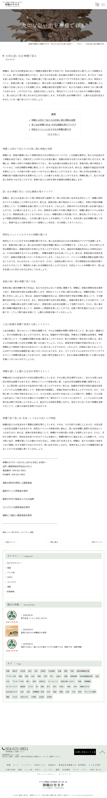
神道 (20, 676)
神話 (42, 686)
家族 (65, 671)
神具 (79, 692)
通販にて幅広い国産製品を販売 (17, 515)
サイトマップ (64, 774)
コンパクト (25, 532)
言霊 (59, 671)
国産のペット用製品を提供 (15, 490)
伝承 (97, 676)
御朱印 (15, 671)
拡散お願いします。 (68, 681)
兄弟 (45, 676)
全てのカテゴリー (14, 563)
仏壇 (67, 692)
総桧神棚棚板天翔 (86, 676)
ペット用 (10, 532)
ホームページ (53, 681)
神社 (68, 686)
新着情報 (10, 591)
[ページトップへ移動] (102, 752)
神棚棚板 (87, 681)
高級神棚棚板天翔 (83, 671)
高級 (4, 532)
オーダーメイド (11, 686)
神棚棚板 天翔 (38, 692)
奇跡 (34, 681)
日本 (48, 692)
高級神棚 (73, 676)
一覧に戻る (53, 542)
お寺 (75, 686)
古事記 (43, 671)
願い (28, 681)
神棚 (61, 692)
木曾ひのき (24, 697)
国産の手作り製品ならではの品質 (18, 498)
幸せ (54, 686)
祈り (48, 686)
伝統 (21, 692)
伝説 (28, 692)
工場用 (33, 697)
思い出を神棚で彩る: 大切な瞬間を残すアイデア (53, 124)
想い (51, 676)
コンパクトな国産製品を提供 (16, 507)
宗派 (32, 676)
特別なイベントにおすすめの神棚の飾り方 (51, 129)
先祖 (72, 671)
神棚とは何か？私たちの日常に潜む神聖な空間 (53, 120)
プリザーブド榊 (18, 681)
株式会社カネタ (11, 692)
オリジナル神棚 (90, 692)
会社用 (41, 697)
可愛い (62, 686)
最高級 (22, 686)
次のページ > (97, 542)
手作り (17, 532)
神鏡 (7, 671)
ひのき (15, 697)
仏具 (73, 692)
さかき (30, 686)
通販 (31, 532)
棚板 (7, 697)
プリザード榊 (11, 676)
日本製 (22, 671)
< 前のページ (10, 542)
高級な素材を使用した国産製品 (17, 482)
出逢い (58, 676)
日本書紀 (52, 671)
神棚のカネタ (84, 686)
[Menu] (103, 4)
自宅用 (49, 697)
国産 (54, 692)
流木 (36, 671)
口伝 (7, 681)
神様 (26, 676)
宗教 (39, 676)
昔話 (79, 681)
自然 (29, 671)
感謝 (65, 676)
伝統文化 (42, 681)
